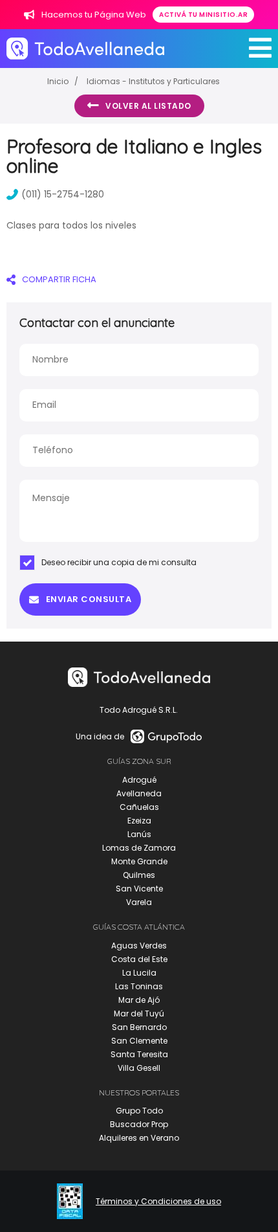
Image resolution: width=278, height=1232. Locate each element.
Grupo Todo (139, 1110)
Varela (139, 902)
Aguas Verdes (139, 945)
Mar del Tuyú (139, 1013)
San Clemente (139, 1040)
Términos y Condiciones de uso (158, 1201)
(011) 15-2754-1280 (62, 194)
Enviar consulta (89, 599)
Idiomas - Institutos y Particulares (153, 81)
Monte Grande (139, 861)
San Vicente (139, 888)
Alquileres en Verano (139, 1137)
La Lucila (139, 972)
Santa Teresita (139, 1054)
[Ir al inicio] (85, 48)
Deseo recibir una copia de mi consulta (119, 562)
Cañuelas (139, 806)
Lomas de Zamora (139, 847)
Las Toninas (139, 986)
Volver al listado (148, 105)
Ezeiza (139, 820)
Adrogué (139, 779)
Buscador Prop (139, 1124)
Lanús (139, 834)
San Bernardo (139, 1027)
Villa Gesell (139, 1067)
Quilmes (139, 874)
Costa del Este (139, 959)
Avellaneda (139, 793)
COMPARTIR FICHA (59, 279)
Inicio (58, 81)
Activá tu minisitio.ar (203, 14)
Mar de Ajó (139, 999)
